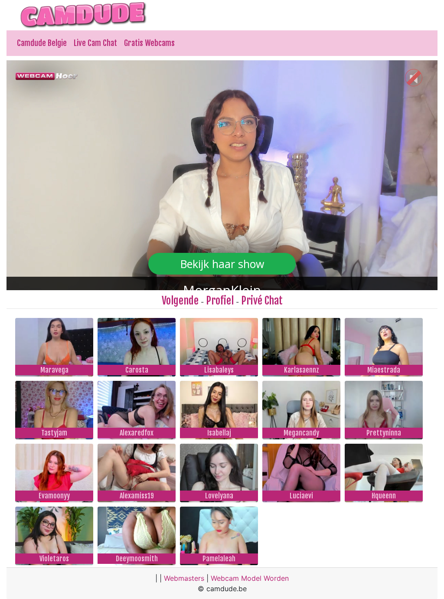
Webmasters (184, 578)
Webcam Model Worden (250, 578)
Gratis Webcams (149, 43)
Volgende (180, 300)
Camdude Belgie (42, 43)
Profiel (220, 300)
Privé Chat (262, 300)
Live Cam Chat (95, 43)
